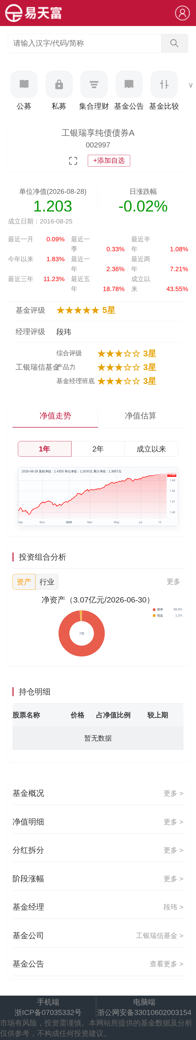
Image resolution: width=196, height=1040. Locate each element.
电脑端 (144, 1002)
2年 (98, 449)
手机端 (48, 1002)
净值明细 (98, 821)
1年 (44, 449)
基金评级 (30, 310)
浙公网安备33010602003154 (144, 1012)
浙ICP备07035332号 (48, 1012)
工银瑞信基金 (34, 367)
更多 (173, 581)
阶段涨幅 (98, 878)
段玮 (63, 332)
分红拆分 (98, 850)
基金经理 (98, 907)
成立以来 (151, 449)
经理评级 (30, 332)
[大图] (73, 161)
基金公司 (98, 935)
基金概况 (98, 793)
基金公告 (98, 963)
